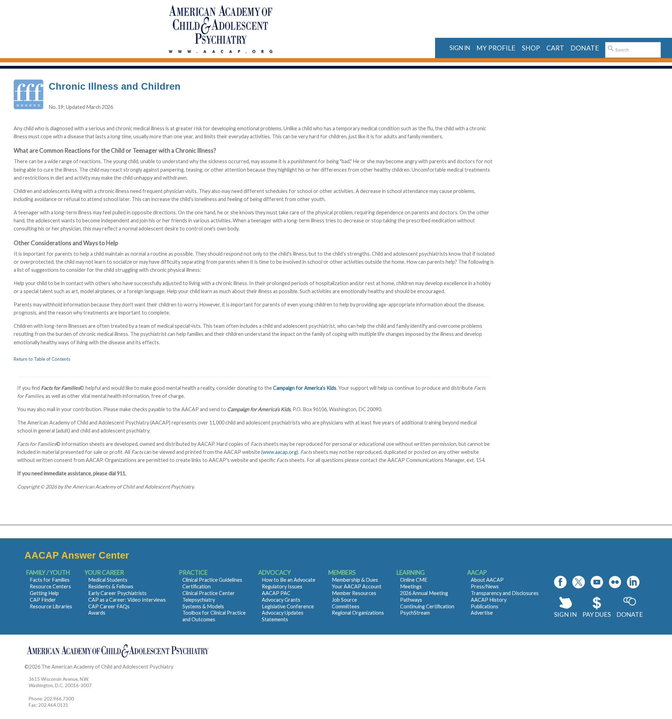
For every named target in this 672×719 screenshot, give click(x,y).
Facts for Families (50, 580)
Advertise (482, 613)
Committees (345, 606)
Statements (275, 619)
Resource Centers (50, 586)
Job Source (344, 600)
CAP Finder (43, 600)
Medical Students (107, 580)
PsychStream (415, 613)
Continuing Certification (427, 606)
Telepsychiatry (198, 600)
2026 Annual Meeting (424, 593)
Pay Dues (596, 614)
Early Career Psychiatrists (117, 593)
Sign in (459, 47)
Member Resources (354, 593)
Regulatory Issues (282, 586)
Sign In (565, 614)
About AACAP (487, 580)
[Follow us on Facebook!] (560, 582)
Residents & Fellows (110, 586)
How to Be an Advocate (288, 580)
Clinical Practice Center (208, 593)
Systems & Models (203, 606)
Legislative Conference (288, 606)
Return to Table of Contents (42, 359)
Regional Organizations (358, 613)
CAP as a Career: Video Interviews (127, 600)
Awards (96, 613)
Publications (484, 606)
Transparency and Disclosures (505, 593)
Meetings (411, 586)
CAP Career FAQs (109, 606)
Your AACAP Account (357, 586)
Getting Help (44, 593)
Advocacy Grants (281, 600)
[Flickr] (615, 582)
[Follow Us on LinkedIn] (633, 582)
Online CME (413, 580)
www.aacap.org (279, 452)
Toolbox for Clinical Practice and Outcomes (214, 616)
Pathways (411, 600)
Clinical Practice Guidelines (212, 580)
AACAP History (488, 600)
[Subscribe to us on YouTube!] (596, 582)
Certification (196, 586)
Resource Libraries (51, 606)
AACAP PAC (276, 593)
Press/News (485, 586)
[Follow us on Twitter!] (578, 582)
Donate (629, 614)
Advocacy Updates (282, 613)
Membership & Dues (355, 580)
